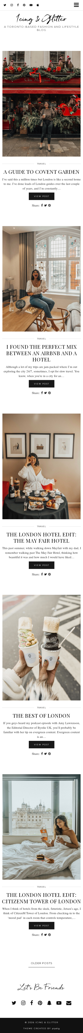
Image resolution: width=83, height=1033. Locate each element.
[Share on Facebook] (42, 205)
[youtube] (31, 5)
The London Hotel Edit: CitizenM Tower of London (41, 898)
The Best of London (41, 715)
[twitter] (5, 5)
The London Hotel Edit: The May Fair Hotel (41, 537)
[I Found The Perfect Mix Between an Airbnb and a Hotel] (41, 279)
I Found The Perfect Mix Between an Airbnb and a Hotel (41, 353)
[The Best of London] (41, 647)
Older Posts (41, 963)
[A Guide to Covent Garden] (41, 104)
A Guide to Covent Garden (42, 171)
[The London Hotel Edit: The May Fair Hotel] (41, 466)
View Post (41, 196)
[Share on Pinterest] (49, 205)
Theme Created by (41, 1028)
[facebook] (18, 5)
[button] (77, 5)
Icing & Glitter (41, 18)
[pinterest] (24, 5)
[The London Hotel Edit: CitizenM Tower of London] (41, 827)
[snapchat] (49, 1002)
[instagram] (11, 5)
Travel (41, 163)
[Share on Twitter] (46, 205)
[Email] (68, 1002)
